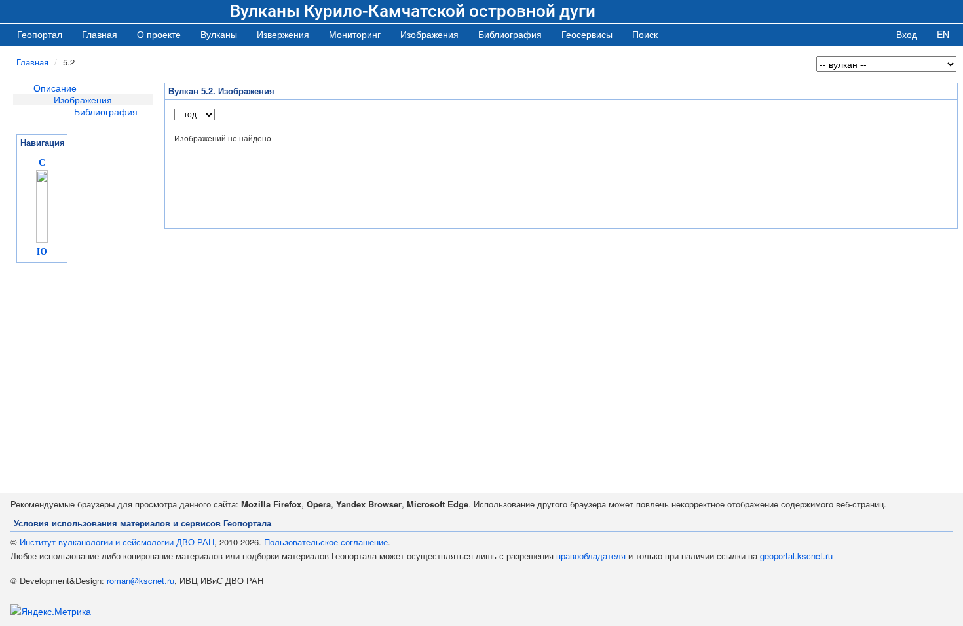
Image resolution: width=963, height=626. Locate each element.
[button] (219, 34)
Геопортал (39, 34)
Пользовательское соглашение (326, 542)
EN (943, 34)
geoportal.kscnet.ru (796, 555)
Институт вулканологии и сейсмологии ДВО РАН (117, 542)
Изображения (83, 99)
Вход (906, 34)
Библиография (106, 111)
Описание (55, 87)
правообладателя (591, 555)
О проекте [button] (159, 34)
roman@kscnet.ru (140, 580)
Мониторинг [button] (355, 34)
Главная (99, 34)
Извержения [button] (283, 34)
